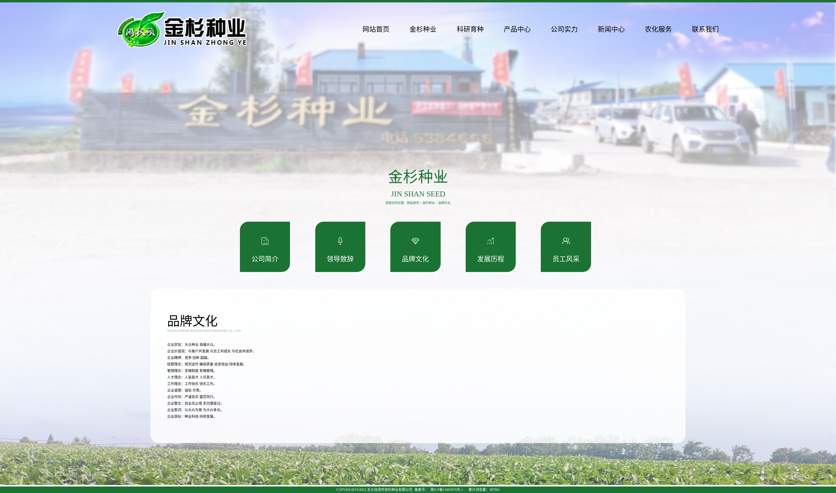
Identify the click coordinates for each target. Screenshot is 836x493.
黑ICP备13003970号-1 (446, 489)
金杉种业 (429, 202)
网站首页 (413, 202)
